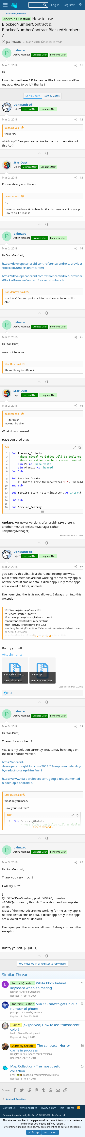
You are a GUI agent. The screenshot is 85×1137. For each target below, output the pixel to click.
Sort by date (33, 96)
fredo (13, 1033)
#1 (81, 65)
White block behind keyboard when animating (38, 985)
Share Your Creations (40, 1054)
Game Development (29, 1033)
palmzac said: (12, 127)
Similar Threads (53, 42)
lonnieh (14, 991)
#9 (81, 862)
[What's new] (80, 4)
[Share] (75, 65)
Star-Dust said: (13, 364)
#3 (81, 177)
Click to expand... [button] (43, 636)
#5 (81, 337)
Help (61, 1108)
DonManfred (22, 104)
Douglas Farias (18, 1054)
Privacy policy (48, 1108)
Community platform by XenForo (34, 1114)
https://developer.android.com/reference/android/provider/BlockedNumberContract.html (42, 265)
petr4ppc (15, 1012)
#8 (81, 726)
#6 (81, 405)
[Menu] (5, 5)
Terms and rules (27, 1108)
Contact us (9, 1108)
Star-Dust (20, 162)
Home (70, 1108)
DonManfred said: (15, 292)
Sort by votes (52, 96)
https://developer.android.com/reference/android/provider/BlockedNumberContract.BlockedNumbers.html (42, 278)
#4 (81, 248)
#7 (81, 567)
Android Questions (30, 991)
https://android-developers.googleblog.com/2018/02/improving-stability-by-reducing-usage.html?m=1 (41, 766)
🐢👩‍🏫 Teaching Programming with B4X (37, 1075)
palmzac (13, 41)
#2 (81, 119)
